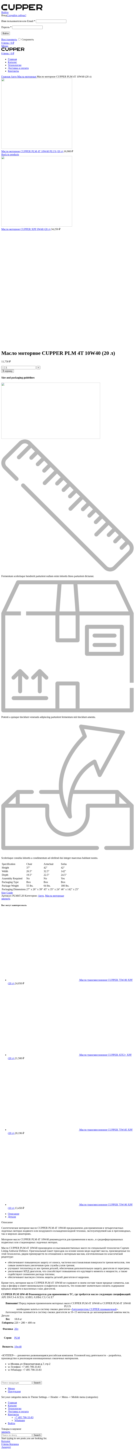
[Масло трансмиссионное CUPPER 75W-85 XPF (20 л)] (43, 1129)
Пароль (6, 27)
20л (16, 1328)
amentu (91, 717)
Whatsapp (19, 1420)
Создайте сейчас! (16, 15)
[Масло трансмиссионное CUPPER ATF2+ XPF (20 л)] (43, 1054)
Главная (6, 76)
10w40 (18, 1346)
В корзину (8, 371)
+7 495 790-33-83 (23, 1417)
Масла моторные (27, 76)
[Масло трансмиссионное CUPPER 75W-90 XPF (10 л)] (43, 1204)
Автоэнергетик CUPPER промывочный (94, 1309)
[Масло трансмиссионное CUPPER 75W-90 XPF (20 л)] (43, 980)
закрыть (5, 898)
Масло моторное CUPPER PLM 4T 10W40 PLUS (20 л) (32, 151)
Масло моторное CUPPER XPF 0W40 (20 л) (26, 229)
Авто (14, 76)
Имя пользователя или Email (18, 21)
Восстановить (9, 39)
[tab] (71, 1213)
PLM (17, 1337)
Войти (6, 33)
